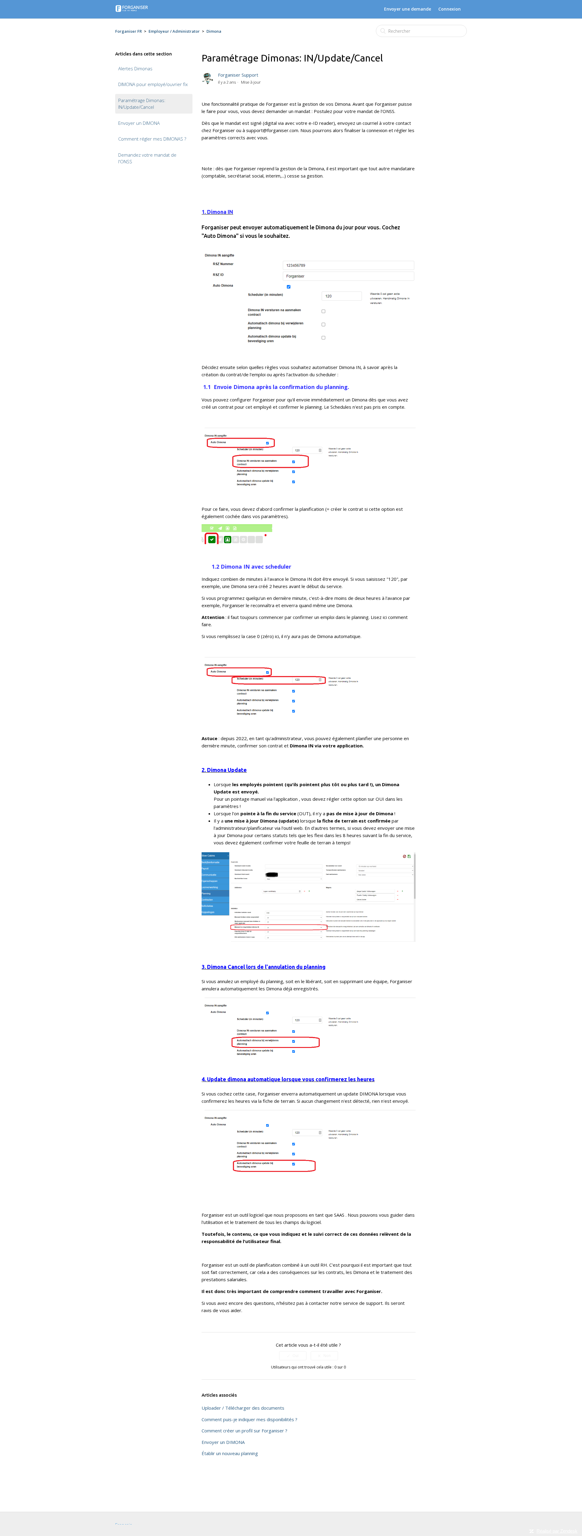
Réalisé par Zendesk (557, 1531)
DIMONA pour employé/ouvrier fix (153, 84)
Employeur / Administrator (174, 31)
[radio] (292, 1355)
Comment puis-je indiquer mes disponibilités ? (249, 1419)
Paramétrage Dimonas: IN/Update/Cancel (142, 103)
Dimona (213, 31)
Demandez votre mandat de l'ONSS (147, 158)
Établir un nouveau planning (230, 1453)
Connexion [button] (449, 9)
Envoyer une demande (407, 9)
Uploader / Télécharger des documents (243, 1408)
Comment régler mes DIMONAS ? (152, 139)
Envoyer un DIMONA (139, 123)
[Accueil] (131, 10)
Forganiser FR (128, 31)
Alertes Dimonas (135, 68)
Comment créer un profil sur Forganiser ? (244, 1431)
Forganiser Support (238, 75)
